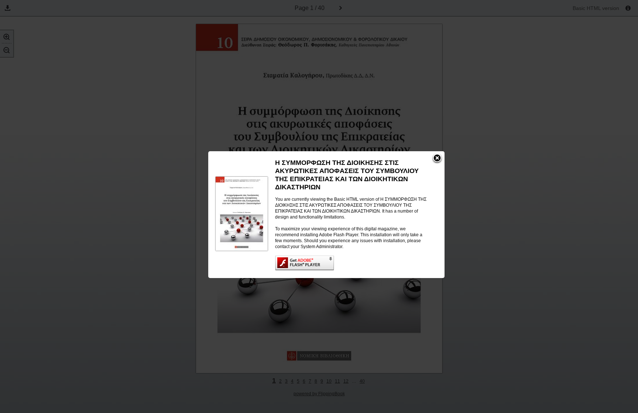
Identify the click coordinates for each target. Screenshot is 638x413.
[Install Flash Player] (352, 263)
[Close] (437, 158)
